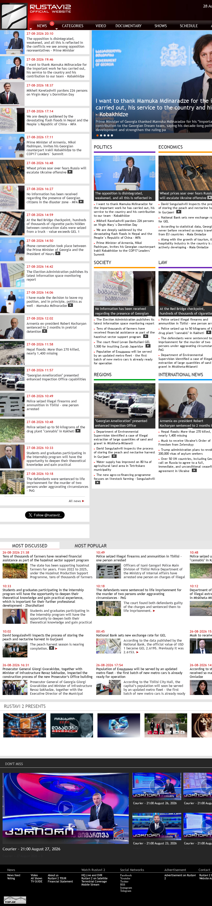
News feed (13, 875)
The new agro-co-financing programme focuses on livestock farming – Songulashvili (124, 477)
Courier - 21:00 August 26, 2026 (155, 803)
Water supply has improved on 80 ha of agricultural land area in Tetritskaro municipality (123, 466)
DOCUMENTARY (129, 26)
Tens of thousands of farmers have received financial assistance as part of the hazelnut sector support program (124, 333)
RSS (122, 884)
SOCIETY (102, 262)
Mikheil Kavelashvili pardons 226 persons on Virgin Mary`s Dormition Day (124, 223)
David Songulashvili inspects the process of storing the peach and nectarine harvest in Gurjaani (124, 453)
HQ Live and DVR (91, 875)
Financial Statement (60, 881)
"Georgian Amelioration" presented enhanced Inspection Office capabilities (121, 425)
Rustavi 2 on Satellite (94, 878)
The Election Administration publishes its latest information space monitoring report (124, 321)
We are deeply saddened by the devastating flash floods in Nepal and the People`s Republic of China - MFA (123, 234)
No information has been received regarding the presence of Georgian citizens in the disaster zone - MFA (122, 313)
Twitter (124, 881)
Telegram (125, 890)
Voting (11, 878)
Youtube (125, 878)
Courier (8, 856)
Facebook (126, 875)
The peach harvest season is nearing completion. (57, 646)
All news (75, 501)
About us (53, 875)
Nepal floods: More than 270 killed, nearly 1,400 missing (184, 433)
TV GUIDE (36, 881)
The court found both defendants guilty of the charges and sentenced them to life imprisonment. (153, 607)
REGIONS (103, 374)
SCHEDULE (189, 26)
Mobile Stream (90, 884)
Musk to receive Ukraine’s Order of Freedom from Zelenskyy (184, 442)
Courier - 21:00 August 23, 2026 (155, 843)
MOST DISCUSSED (29, 545)
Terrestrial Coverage (94, 881)
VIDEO (101, 26)
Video (34, 875)
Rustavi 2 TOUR (57, 878)
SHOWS (161, 26)
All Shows (36, 878)
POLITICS (103, 146)
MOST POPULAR (91, 545)
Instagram (126, 887)
